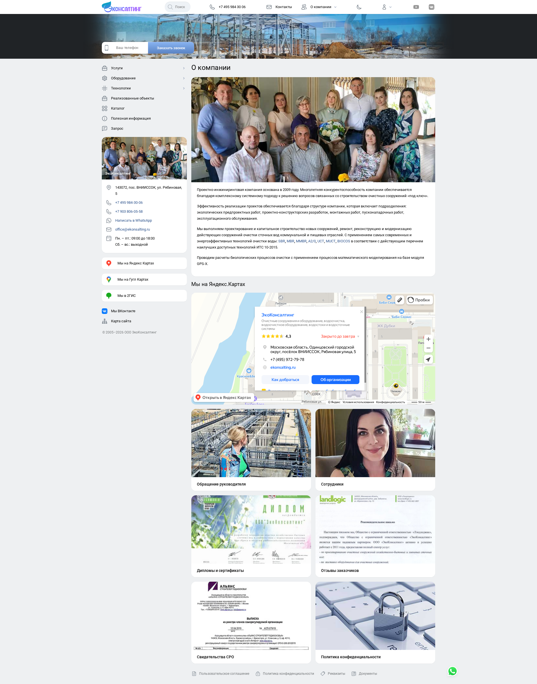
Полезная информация (131, 118)
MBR (290, 241)
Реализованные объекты (132, 98)
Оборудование (123, 78)
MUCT (331, 241)
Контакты (283, 7)
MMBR (301, 241)
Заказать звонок (171, 48)
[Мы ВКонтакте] (432, 7)
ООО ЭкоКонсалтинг (140, 332)
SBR (281, 241)
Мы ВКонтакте (123, 311)
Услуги (117, 68)
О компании (320, 7)
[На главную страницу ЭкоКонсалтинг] (123, 7)
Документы (368, 674)
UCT (320, 241)
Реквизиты (336, 674)
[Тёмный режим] (359, 7)
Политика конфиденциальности (288, 674)
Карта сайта (121, 321)
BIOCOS (343, 241)
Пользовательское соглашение (224, 674)
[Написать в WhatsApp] (452, 671)
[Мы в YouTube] (416, 7)
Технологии (121, 88)
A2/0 (312, 241)
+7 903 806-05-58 (129, 211)
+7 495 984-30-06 (129, 202)
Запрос (117, 128)
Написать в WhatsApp (133, 220)
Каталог (117, 108)
